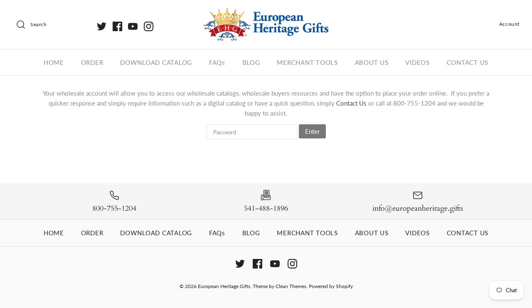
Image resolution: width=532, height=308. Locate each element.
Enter (312, 131)
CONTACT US (468, 62)
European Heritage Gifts (224, 286)
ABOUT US (372, 62)
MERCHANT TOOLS (307, 62)
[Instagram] (148, 26)
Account (509, 24)
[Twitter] (101, 26)
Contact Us (352, 103)
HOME (54, 62)
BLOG (251, 62)
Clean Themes (291, 286)
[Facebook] (117, 26)
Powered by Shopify (331, 286)
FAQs (217, 62)
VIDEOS (417, 62)
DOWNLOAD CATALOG (156, 62)
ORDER (92, 62)
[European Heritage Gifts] (266, 13)
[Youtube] (133, 26)
